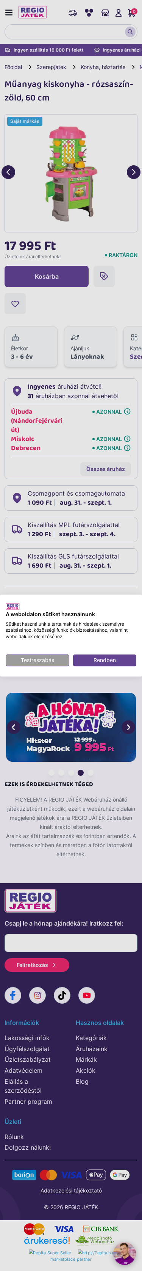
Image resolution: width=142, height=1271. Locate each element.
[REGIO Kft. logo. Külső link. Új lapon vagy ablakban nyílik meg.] (13, 606)
